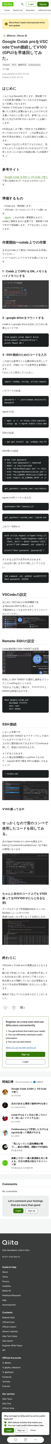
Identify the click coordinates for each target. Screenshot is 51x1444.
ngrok (8, 217)
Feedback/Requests (11, 1295)
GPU (14, 65)
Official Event (8, 1322)
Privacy (5, 1281)
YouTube (6, 1381)
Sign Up (31, 1210)
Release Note (8, 1317)
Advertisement (9, 1305)
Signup (43, 4)
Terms (5, 1277)
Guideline (6, 1286)
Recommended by (24, 1082)
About (5, 1272)
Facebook (6, 1377)
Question (30, 10)
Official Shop (8, 1408)
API (3, 1350)
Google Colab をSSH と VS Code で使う (26, 177)
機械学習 (22, 65)
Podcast (6, 1386)
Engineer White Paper (12, 1345)
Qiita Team (7, 1399)
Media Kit (6, 1290)
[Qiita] (7, 4)
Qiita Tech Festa (9, 1336)
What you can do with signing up (21, 1047)
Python (6, 65)
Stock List (18, 10)
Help (4, 1300)
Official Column (9, 1327)
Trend (7, 10)
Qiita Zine (6, 1403)
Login (31, 4)
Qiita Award (7, 1341)
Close (33, 1430)
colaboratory (34, 65)
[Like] (5, 1008)
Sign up (21, 1430)
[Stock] (14, 1008)
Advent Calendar (10, 1331)
